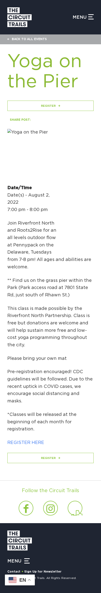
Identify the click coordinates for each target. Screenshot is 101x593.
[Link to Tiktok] (75, 508)
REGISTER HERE (25, 443)
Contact (13, 571)
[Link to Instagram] (50, 508)
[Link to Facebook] (26, 508)
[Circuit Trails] (40, 17)
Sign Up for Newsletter (43, 571)
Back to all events (29, 39)
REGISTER (48, 106)
